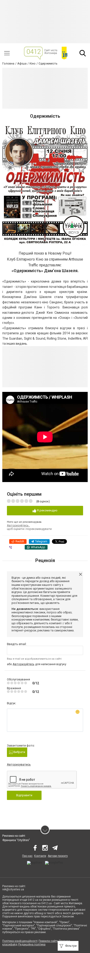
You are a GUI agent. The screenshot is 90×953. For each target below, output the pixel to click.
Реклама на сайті (13, 835)
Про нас (27, 856)
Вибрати (19, 752)
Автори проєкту (58, 856)
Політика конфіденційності (20, 941)
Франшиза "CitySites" (16, 840)
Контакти (40, 856)
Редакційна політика (31, 944)
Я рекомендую (46, 510)
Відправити (24, 795)
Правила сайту (48, 941)
